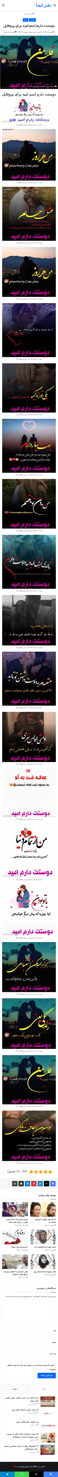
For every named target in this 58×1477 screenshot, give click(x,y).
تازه (43, 1389)
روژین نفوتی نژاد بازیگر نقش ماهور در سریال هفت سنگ (17, 1221)
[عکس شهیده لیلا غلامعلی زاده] (43, 1237)
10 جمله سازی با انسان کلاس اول (25, 1410)
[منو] (3, 6)
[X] (46, 1183)
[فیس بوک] (53, 1183)
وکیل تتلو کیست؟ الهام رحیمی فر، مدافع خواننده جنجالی (15, 1273)
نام (54, 1330)
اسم (25, 20)
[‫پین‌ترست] (34, 1183)
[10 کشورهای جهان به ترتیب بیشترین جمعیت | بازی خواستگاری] (47, 1450)
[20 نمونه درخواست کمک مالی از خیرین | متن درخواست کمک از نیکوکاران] (47, 1438)
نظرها (15, 1389)
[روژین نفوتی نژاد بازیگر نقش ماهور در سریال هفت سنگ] (15, 1209)
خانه (31, 14)
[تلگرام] (27, 1183)
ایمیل (53, 1342)
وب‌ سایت (53, 1353)
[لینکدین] (40, 1183)
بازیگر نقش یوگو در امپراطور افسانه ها (45, 1221)
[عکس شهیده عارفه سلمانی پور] (43, 1261)
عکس (26, 14)
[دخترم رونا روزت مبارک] (15, 1237)
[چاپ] (15, 1183)
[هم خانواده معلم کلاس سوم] (47, 1426)
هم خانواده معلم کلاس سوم (27, 1422)
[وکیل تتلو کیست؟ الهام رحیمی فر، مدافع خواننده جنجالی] (15, 1261)
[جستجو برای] (54, 6)
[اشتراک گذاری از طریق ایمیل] (21, 1183)
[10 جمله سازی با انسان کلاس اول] (47, 1414)
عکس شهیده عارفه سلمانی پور (45, 1271)
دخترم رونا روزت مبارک (19, 1247)
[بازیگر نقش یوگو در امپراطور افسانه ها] (43, 1209)
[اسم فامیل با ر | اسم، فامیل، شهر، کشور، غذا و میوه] (47, 1401)
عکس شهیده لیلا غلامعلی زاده (45, 1247)
